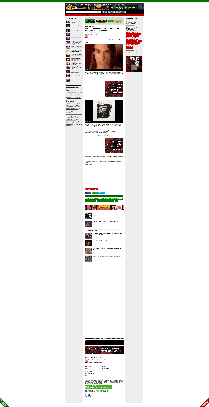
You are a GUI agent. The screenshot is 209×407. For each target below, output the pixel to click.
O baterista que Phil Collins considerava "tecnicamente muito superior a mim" (73, 104)
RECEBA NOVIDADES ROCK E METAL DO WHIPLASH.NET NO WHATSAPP (104, 1)
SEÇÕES (103, 371)
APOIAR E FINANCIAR (107, 4)
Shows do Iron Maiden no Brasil (132, 21)
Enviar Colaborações (130, 51)
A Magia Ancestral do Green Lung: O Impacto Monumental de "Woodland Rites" (107, 234)
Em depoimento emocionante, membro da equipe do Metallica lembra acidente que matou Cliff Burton (76, 38)
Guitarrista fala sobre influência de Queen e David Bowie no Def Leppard (73, 120)
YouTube (99, 200)
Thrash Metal (130, 48)
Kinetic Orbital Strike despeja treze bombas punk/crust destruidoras (106, 214)
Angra (131, 32)
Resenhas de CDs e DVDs (89, 26)
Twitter (94, 200)
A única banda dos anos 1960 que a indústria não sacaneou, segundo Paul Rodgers (74, 117)
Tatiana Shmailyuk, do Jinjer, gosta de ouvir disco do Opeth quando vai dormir (73, 122)
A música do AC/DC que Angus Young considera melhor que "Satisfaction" (72, 87)
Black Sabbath (130, 34)
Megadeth (135, 39)
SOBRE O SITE (69, 4)
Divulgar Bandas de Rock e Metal (132, 52)
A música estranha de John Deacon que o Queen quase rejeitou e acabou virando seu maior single (73, 98)
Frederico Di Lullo (93, 34)
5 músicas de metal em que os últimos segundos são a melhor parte (76, 51)
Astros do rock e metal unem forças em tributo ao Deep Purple (76, 33)
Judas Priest (129, 37)
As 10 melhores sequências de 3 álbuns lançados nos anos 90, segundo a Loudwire (76, 80)
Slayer (128, 46)
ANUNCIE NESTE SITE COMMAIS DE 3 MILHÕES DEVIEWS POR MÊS (205, 403)
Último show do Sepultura (131, 20)
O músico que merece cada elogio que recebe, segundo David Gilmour (74, 101)
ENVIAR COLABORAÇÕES (85, 4)
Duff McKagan (118, 74)
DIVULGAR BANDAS (97, 4)
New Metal (134, 41)
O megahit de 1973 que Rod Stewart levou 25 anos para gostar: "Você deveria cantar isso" (74, 93)
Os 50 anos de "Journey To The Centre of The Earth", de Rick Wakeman (107, 249)
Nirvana (140, 41)
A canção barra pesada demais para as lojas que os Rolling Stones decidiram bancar (76, 71)
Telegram (113, 198)
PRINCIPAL (104, 366)
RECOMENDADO (105, 368)
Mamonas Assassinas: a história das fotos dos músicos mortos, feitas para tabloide (76, 63)
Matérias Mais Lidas (71, 18)
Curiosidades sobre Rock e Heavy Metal (133, 27)
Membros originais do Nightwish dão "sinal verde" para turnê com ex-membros (76, 21)
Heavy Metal (129, 35)
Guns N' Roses (137, 34)
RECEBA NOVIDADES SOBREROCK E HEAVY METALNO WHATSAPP (4, 403)
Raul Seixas (129, 44)
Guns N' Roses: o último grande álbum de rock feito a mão (107, 256)
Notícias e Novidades (130, 25)
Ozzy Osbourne (107, 73)
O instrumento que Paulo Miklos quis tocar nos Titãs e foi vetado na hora (76, 67)
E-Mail (112, 200)
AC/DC (128, 32)
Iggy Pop (106, 39)
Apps (116, 200)
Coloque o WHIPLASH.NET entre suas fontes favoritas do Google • (94, 195)
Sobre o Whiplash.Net (130, 50)
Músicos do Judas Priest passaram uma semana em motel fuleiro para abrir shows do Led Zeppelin (74, 111)
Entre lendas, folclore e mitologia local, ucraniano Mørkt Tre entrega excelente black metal (102, 230)
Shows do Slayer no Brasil (131, 22)
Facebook (119, 198)
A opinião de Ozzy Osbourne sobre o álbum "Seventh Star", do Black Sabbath (76, 75)
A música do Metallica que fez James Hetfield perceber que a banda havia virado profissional (74, 114)
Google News (106, 200)
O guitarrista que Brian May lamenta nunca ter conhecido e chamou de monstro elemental (76, 25)
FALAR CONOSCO (122, 4)
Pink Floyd (137, 42)
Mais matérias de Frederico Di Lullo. (95, 362)
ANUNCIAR (76, 4)
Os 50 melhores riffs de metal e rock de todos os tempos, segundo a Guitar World (76, 30)
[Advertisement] (94, 145)
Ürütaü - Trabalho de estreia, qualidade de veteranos (106, 221)
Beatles (136, 32)
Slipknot (133, 46)
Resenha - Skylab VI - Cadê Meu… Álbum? (103, 240)
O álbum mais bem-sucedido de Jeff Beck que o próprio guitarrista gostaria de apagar (74, 106)
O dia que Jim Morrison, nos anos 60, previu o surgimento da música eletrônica (74, 95)
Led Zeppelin (129, 39)
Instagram (88, 200)
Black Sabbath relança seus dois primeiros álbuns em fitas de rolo (76, 55)
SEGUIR (115, 4)
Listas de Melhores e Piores (131, 30)
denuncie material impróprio (112, 382)
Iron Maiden (135, 35)
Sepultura (135, 44)
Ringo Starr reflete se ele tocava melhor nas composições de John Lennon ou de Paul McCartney (76, 47)
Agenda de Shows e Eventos (131, 26)
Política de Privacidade (98, 383)
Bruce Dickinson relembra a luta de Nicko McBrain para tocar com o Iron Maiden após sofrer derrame (76, 43)
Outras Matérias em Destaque (73, 85)
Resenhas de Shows (130, 29)
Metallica (129, 41)
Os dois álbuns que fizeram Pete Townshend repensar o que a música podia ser (73, 109)
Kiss (134, 37)
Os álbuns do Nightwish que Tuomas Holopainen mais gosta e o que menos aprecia (76, 59)
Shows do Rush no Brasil (130, 23)
